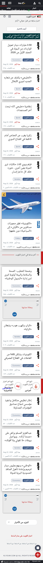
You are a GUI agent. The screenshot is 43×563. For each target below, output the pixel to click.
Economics (16, 59)
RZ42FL (38, 370)
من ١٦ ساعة (10, 543)
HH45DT (37, 94)
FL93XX (37, 65)
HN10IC (38, 291)
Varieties (17, 179)
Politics (17, 238)
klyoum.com (36, 561)
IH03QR (38, 485)
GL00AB (37, 420)
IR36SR (38, 243)
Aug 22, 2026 (11, 64)
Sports (18, 88)
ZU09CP (37, 151)
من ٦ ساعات (25, 543)
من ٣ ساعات (32, 543)
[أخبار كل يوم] (21, 3)
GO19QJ (37, 342)
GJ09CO (37, 123)
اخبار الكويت (28, 59)
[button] (21, 301)
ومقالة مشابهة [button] (27, 307)
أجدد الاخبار (21, 29)
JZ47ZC (38, 453)
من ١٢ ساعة (17, 543)
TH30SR (37, 184)
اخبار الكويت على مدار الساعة (21, 536)
